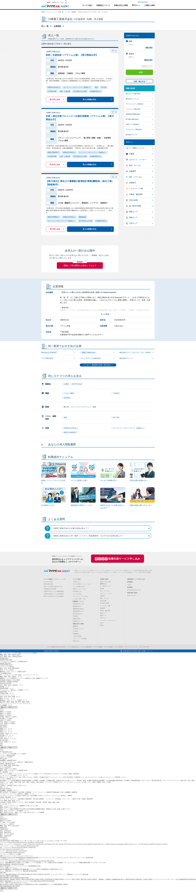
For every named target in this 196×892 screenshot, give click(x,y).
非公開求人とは (77, 591)
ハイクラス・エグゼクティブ (108, 620)
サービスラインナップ (134, 590)
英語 (65, 417)
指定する (3, 707)
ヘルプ (153, 2)
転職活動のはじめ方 (78, 604)
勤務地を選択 (148, 60)
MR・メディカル (135, 177)
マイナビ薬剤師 (108, 647)
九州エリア (133, 223)
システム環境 (4, 852)
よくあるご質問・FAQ (79, 598)
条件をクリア (147, 66)
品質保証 (67, 398)
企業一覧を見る (139, 81)
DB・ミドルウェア (6, 847)
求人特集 (75, 631)
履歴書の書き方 (77, 606)
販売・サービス (135, 165)
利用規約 (130, 582)
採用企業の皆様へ (143, 2)
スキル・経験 (4, 862)
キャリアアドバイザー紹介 (80, 596)
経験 (1, 856)
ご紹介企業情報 (77, 636)
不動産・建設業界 (136, 194)
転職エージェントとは (79, 589)
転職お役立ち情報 (78, 624)
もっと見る (105, 314)
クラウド (3, 851)
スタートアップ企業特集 (80, 638)
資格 (1, 864)
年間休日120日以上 (71, 428)
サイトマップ (131, 595)
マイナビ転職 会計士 (73, 647)
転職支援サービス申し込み (118, 558)
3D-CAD (116, 417)
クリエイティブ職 (136, 188)
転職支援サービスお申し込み (136, 579)
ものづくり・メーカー (137, 160)
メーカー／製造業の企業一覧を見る (97, 365)
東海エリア (133, 217)
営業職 (131, 154)
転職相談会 (76, 633)
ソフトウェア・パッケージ (8, 846)
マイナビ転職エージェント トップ (54, 579)
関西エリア (133, 212)
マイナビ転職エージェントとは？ (82, 584)
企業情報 (57, 26)
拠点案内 (130, 587)
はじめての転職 (48, 581)
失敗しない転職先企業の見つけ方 (53, 586)
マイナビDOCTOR (144, 647)
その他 (2, 859)
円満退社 (75, 616)
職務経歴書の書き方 (78, 609)
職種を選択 (149, 47)
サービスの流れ (77, 594)
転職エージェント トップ (49, 12)
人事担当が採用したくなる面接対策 (54, 594)
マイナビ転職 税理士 (86, 647)
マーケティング (5, 854)
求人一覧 (45, 26)
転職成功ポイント (78, 621)
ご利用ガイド (76, 581)
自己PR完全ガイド (78, 613)
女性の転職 (133, 200)
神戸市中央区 (77, 384)
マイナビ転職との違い (79, 586)
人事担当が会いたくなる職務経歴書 (54, 591)
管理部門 (132, 183)
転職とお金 (76, 641)
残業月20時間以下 (70, 432)
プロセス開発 (69, 393)
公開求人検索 (104, 579)
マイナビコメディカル (131, 647)
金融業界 (132, 171)
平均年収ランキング (78, 628)
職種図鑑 (75, 626)
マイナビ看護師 (98, 647)
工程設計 (116, 393)
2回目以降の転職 (48, 584)
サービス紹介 (77, 579)
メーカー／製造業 (70, 12)
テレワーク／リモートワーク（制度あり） (129, 428)
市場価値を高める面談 (50, 589)
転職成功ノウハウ (78, 601)
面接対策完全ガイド (78, 611)
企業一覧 (61, 12)
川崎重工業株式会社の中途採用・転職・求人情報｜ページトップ (137, 651)
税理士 (102, 625)
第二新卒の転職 (135, 206)
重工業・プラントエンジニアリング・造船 (80, 407)
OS (1, 849)
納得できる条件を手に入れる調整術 (54, 596)
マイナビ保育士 (118, 647)
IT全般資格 (3, 857)
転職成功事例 (76, 618)
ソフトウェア (4, 842)
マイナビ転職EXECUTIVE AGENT (56, 647)
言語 (1, 841)
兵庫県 (66, 384)
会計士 (102, 623)
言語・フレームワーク (7, 844)
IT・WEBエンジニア (137, 148)
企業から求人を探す (105, 581)
